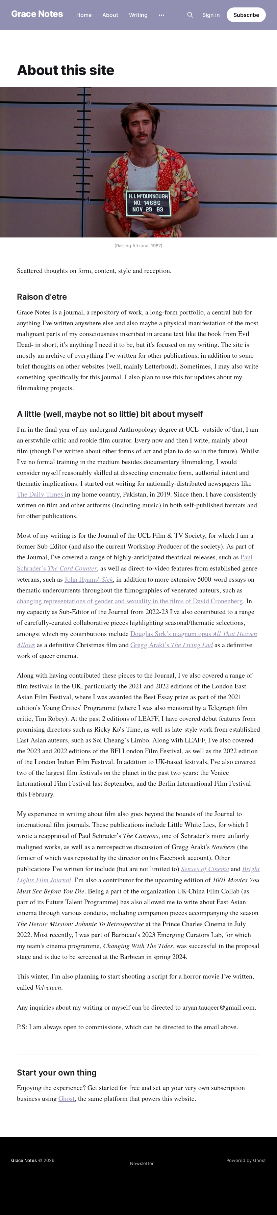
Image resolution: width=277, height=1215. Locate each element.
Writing (138, 14)
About (110, 14)
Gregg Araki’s (171, 644)
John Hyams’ (89, 579)
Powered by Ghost (246, 1160)
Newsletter (142, 1163)
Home (84, 14)
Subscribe (246, 14)
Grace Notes (37, 14)
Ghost (66, 1098)
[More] (161, 15)
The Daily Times (41, 494)
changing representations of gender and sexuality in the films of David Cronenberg (130, 600)
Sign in (211, 14)
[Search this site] (190, 14)
